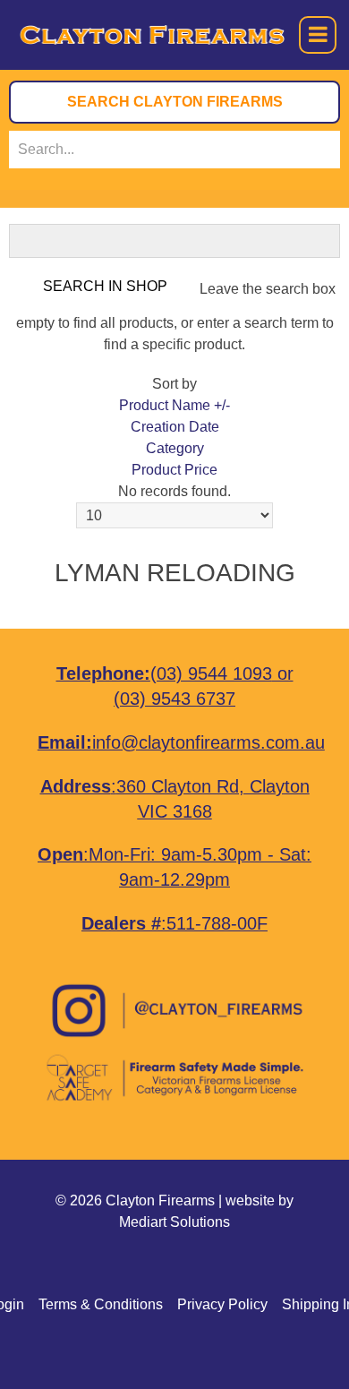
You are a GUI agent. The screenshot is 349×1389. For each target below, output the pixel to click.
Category (175, 448)
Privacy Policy (222, 1304)
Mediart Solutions (174, 1222)
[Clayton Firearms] (120, 34)
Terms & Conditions (100, 1304)
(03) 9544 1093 (211, 673)
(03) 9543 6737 (174, 698)
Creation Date (175, 426)
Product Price (174, 469)
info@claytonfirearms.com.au (208, 742)
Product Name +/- (174, 405)
